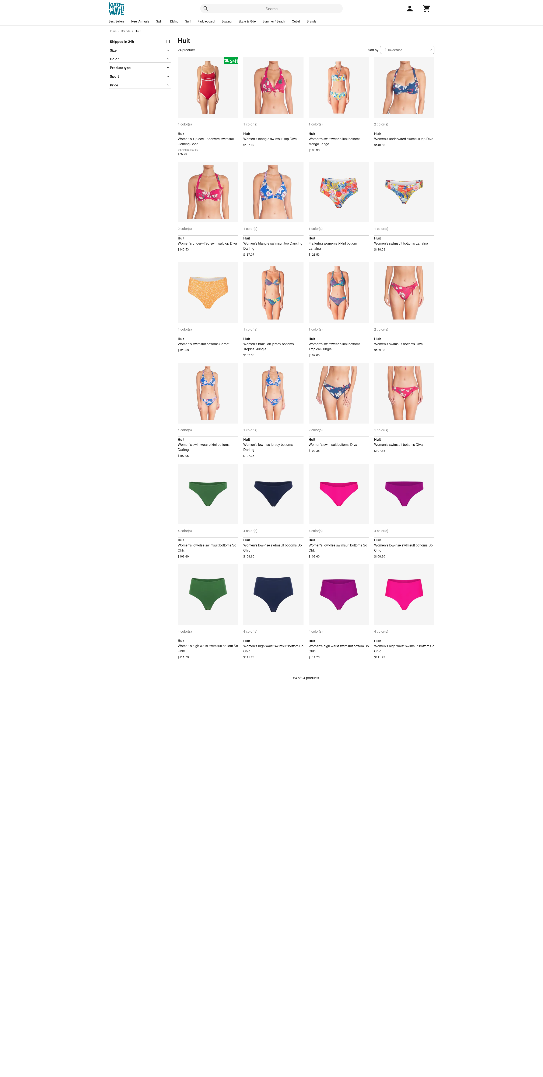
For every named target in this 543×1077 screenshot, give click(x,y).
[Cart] (427, 8)
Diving (174, 21)
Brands (311, 21)
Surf (188, 21)
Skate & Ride (247, 21)
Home (113, 31)
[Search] (206, 8)
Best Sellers (117, 21)
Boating (226, 21)
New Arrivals (140, 21)
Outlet (296, 21)
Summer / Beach (274, 21)
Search (272, 8)
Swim (159, 21)
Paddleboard (206, 21)
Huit (181, 133)
